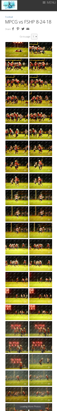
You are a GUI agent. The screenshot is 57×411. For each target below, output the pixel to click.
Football (9, 16)
